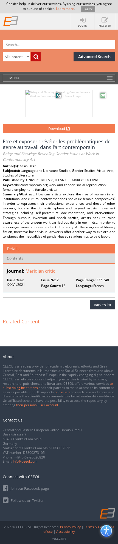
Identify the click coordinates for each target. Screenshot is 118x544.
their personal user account (37, 405)
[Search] (36, 56)
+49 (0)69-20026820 (29, 457)
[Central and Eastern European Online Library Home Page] (11, 20)
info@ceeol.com (25, 461)
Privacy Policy (70, 527)
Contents (15, 258)
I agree (88, 9)
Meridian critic (40, 271)
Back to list (102, 304)
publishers (63, 392)
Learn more (65, 8)
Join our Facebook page (29, 488)
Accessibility (65, 531)
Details (13, 248)
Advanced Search (94, 56)
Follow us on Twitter (27, 500)
